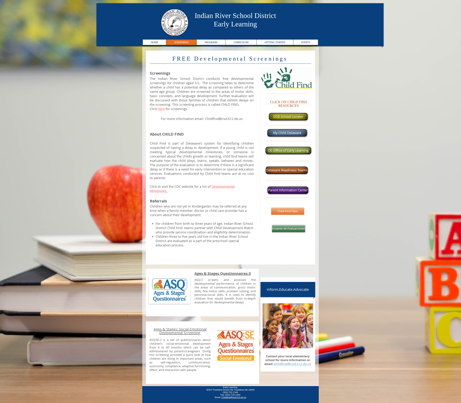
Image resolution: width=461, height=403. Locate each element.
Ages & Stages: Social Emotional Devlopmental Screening (180, 331)
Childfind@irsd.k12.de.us (224, 119)
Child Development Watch (233, 228)
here (161, 109)
